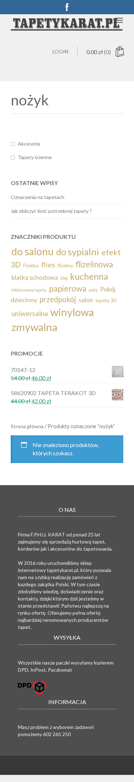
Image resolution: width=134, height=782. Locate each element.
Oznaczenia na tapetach (37, 197)
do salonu (32, 251)
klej (64, 278)
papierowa (67, 288)
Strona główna (27, 426)
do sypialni (77, 251)
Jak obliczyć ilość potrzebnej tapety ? (51, 211)
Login (60, 51)
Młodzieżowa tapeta (28, 290)
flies (48, 264)
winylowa (72, 312)
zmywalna (34, 327)
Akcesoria (29, 144)
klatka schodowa (34, 277)
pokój (93, 290)
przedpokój (58, 299)
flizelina (65, 265)
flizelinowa (94, 264)
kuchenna (89, 276)
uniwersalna (29, 313)
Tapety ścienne (35, 157)
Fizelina (31, 265)
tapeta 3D (106, 300)
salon (86, 300)
